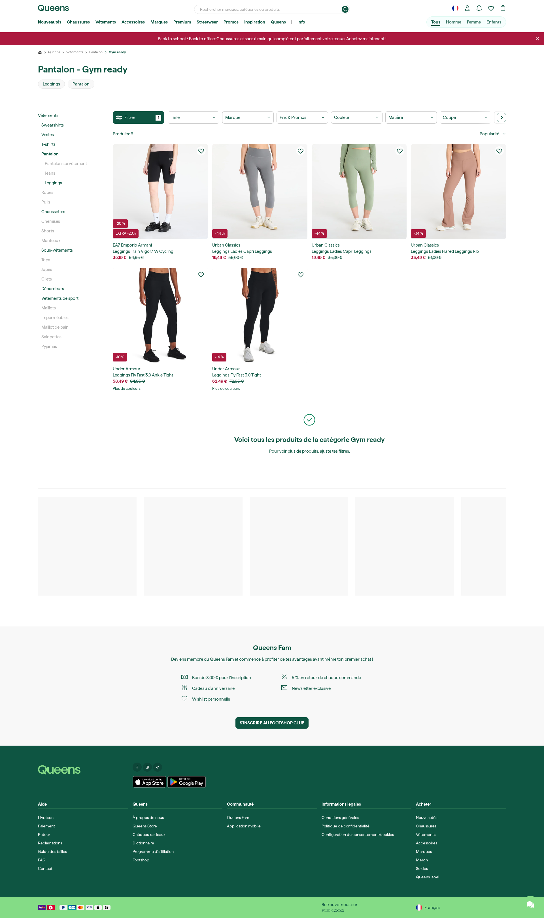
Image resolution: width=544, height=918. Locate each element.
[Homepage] (83, 770)
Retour (44, 834)
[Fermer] (537, 38)
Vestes (47, 134)
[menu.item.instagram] (147, 767)
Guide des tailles (52, 851)
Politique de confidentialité (345, 826)
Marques (159, 22)
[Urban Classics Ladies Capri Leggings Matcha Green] (359, 191)
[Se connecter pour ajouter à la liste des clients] (201, 150)
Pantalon (50, 154)
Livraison (46, 817)
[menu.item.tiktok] (157, 767)
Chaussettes (53, 211)
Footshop (141, 860)
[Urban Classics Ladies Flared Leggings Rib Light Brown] (458, 191)
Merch (422, 860)
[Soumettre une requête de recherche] (345, 9)
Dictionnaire (143, 843)
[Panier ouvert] (503, 8)
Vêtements (105, 22)
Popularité (489, 133)
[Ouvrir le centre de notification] (479, 8)
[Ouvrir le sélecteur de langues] (455, 8)
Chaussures (78, 22)
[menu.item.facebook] (137, 767)
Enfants (493, 22)
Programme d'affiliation (153, 851)
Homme (453, 22)
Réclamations (50, 843)
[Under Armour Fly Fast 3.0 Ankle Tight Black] (160, 315)
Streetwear (207, 22)
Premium (182, 22)
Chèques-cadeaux (149, 834)
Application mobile (244, 826)
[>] (501, 117)
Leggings (53, 182)
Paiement (46, 826)
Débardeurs (52, 288)
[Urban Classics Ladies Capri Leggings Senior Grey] (259, 191)
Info (301, 22)
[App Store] (150, 782)
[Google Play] (186, 782)
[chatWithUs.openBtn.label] (530, 904)
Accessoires (133, 22)
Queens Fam (222, 659)
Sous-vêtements (57, 250)
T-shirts (48, 144)
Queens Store (145, 826)
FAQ (42, 860)
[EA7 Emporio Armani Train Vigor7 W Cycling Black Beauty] (160, 191)
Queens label (427, 877)
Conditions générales (340, 817)
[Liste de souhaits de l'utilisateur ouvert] (491, 8)
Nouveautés (49, 22)
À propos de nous (148, 817)
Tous (435, 22)
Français (432, 907)
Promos (231, 22)
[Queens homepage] (53, 8)
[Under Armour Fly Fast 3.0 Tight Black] (259, 315)
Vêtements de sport (59, 298)
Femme (474, 22)
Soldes (422, 868)
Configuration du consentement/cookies (358, 834)
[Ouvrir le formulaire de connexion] (467, 8)
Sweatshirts (52, 125)
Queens (278, 22)
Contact (45, 868)
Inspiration (254, 22)
